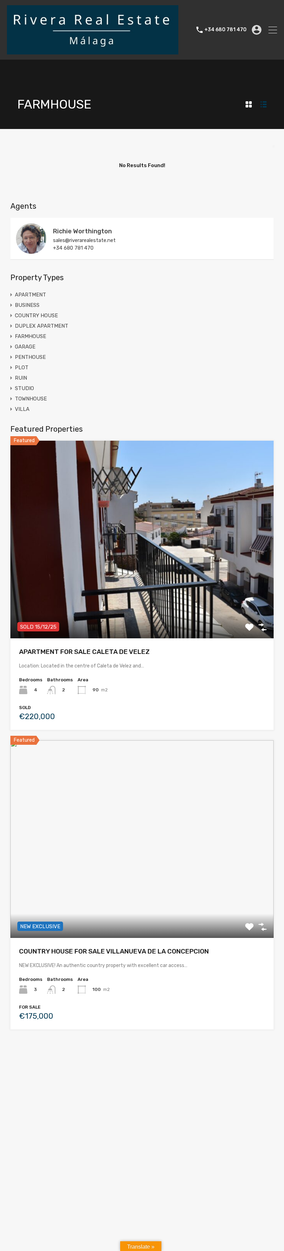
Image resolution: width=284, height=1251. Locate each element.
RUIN (21, 378)
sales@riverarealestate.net (84, 240)
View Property (142, 599)
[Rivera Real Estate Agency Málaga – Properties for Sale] (92, 51)
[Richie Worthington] (31, 251)
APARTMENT (30, 295)
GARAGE (25, 347)
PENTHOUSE (30, 357)
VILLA (22, 409)
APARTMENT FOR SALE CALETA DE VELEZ (84, 652)
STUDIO (24, 388)
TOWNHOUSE (31, 399)
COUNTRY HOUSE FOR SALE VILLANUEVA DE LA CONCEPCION (114, 951)
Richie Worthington (82, 231)
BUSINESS (27, 305)
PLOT (21, 367)
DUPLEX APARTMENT (41, 326)
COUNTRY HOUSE (36, 315)
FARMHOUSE (30, 336)
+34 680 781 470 (225, 30)
